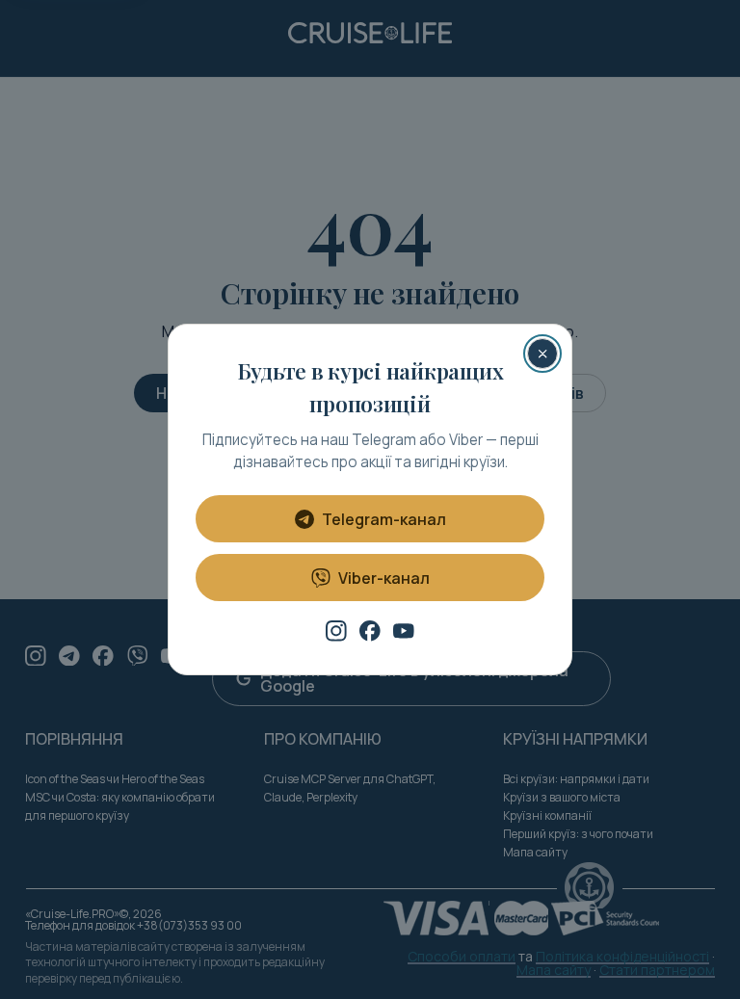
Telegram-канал (384, 519)
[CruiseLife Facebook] (370, 631)
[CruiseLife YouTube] (403, 631)
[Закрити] (542, 353)
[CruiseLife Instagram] (336, 631)
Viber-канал (384, 578)
